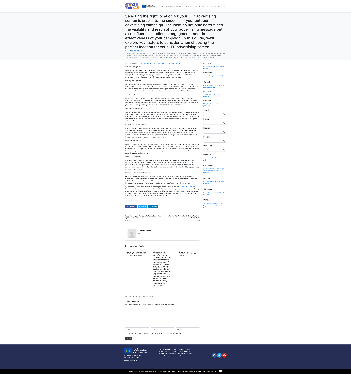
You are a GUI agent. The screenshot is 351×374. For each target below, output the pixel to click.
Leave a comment (174, 63)
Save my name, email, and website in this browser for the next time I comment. (155, 333)
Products (169, 6)
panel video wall (131, 201)
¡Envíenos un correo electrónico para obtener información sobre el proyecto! (214, 170)
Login (223, 6)
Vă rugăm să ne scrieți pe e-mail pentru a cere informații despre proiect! (212, 205)
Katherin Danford (144, 230)
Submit (128, 338)
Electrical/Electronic (161, 63)
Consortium (187, 6)
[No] (349, 371)
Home (163, 6)
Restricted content (199, 6)
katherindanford (147, 63)
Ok (220, 371)
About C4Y (178, 6)
